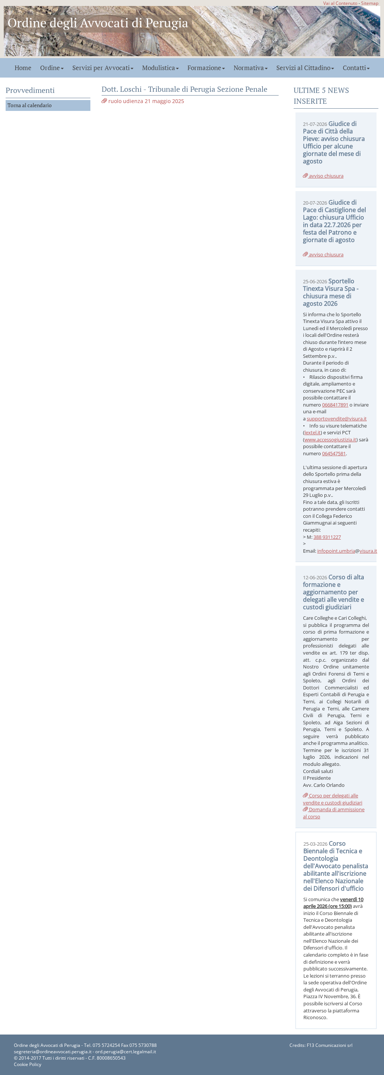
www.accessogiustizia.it (330, 439)
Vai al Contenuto (340, 3)
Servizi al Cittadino (303, 68)
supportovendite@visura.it (337, 418)
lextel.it (312, 432)
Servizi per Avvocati (101, 68)
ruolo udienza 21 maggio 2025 (145, 101)
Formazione (204, 68)
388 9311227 (327, 537)
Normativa (249, 68)
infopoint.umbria (336, 550)
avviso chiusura (326, 175)
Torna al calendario (30, 105)
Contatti (354, 68)
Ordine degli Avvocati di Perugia (98, 22)
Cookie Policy (27, 1064)
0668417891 (335, 404)
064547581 (334, 453)
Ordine (50, 68)
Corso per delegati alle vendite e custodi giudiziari (332, 799)
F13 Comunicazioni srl (329, 1045)
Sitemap (369, 3)
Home (23, 68)
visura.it (368, 550)
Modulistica (158, 68)
